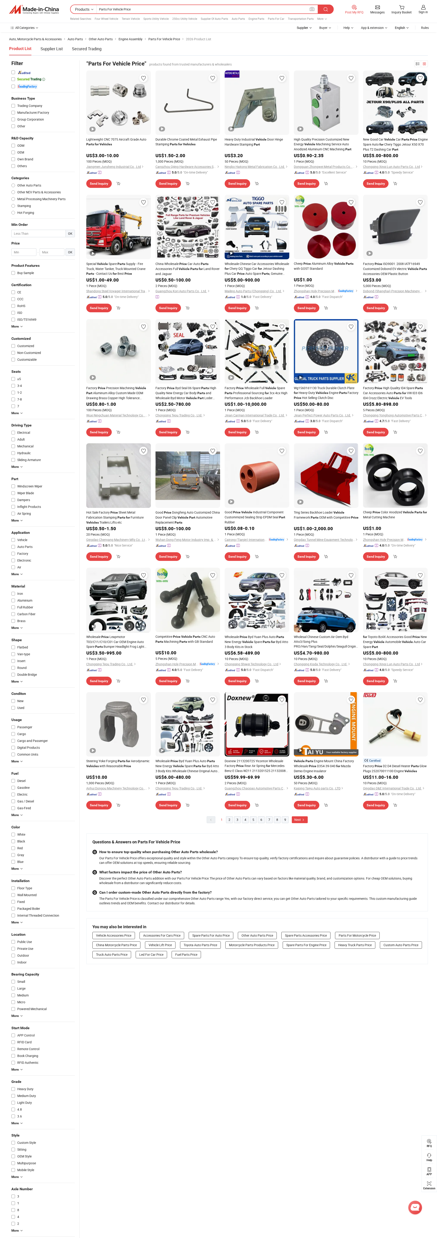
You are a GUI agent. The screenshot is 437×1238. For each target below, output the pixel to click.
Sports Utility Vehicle (156, 18)
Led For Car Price (151, 954)
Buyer (323, 27)
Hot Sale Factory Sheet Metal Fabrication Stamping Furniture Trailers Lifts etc (115, 517)
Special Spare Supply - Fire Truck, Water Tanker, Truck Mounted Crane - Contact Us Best (115, 269)
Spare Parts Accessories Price (306, 935)
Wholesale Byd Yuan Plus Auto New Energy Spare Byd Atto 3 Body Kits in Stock (256, 642)
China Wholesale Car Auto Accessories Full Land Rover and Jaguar (187, 269)
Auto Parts (238, 18)
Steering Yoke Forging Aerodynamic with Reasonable (118, 763)
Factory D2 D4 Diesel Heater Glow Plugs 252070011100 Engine (395, 768)
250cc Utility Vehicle (184, 18)
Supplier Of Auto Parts (214, 18)
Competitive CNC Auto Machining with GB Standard (185, 639)
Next (298, 819)
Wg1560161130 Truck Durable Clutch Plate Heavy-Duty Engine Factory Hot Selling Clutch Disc (326, 393)
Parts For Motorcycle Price (357, 935)
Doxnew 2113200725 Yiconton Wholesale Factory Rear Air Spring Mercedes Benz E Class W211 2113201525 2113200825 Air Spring (257, 766)
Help (346, 27)
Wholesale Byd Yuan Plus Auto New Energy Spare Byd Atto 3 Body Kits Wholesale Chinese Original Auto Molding (187, 766)
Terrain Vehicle (131, 18)
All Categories (25, 27)
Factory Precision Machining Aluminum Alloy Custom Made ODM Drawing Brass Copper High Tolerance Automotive (116, 393)
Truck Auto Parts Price (111, 954)
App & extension (372, 27)
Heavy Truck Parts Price (355, 945)
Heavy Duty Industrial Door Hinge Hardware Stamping (254, 141)
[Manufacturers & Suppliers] (34, 9)
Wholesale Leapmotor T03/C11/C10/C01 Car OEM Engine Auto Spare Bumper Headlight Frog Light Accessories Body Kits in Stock (116, 642)
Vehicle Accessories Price (113, 935)
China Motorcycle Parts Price (116, 945)
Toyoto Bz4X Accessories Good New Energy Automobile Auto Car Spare (395, 642)
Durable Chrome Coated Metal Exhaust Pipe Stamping (186, 141)
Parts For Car (276, 18)
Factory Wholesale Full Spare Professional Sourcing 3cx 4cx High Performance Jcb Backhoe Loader (256, 393)
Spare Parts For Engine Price (306, 945)
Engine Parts (256, 18)
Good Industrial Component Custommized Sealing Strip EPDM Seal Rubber (255, 517)
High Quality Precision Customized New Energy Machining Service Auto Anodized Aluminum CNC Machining (322, 144)
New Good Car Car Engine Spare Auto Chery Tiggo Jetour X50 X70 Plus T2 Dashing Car (395, 144)
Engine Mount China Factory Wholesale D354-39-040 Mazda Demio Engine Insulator (324, 766)
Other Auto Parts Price (257, 935)
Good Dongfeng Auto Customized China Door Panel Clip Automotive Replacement (187, 517)
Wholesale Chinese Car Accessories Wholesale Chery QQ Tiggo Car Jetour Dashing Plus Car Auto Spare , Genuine (257, 269)
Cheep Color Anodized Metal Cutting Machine (395, 514)
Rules (425, 27)
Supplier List (52, 48)
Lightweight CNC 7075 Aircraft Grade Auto (116, 141)
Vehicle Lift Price (160, 945)
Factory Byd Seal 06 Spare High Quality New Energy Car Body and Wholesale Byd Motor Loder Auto (185, 393)
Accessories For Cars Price (161, 935)
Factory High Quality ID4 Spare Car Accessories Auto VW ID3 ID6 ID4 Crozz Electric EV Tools (393, 393)
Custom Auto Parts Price (401, 945)
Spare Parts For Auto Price (211, 935)
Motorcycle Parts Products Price (251, 945)
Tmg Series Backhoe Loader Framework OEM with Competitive (326, 514)
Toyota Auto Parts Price (200, 945)
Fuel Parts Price (186, 954)
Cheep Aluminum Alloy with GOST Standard (323, 266)
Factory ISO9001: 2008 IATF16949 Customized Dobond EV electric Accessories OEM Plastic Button (395, 269)
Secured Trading (87, 48)
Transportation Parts (301, 18)
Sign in (423, 12)
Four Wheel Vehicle (106, 18)
